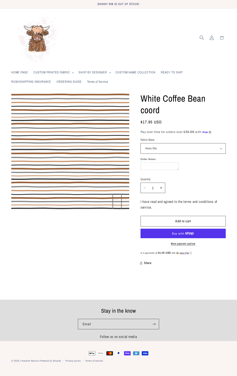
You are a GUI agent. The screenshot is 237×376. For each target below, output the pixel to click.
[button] (53, 72)
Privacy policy (73, 360)
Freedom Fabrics (29, 360)
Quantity (146, 179)
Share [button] (147, 263)
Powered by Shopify (50, 360)
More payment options (183, 243)
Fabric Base (148, 140)
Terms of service (94, 360)
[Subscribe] (154, 324)
